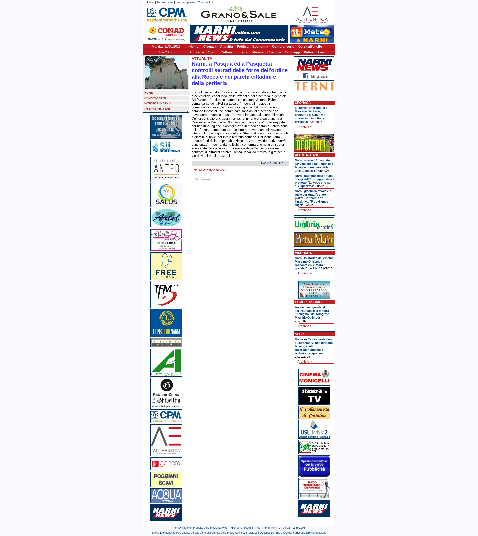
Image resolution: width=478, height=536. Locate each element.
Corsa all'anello (310, 46)
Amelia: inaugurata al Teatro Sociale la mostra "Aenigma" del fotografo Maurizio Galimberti (312, 312)
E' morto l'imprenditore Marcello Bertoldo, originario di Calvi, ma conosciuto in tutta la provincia (311, 115)
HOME (148, 92)
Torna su (202, 179)
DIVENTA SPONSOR (157, 102)
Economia (260, 46)
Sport (212, 52)
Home (150, 2)
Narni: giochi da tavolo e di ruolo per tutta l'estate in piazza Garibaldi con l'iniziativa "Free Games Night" (313, 198)
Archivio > (304, 127)
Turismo (242, 52)
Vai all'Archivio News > (210, 170)
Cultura (226, 52)
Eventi (323, 52)
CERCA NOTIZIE (157, 109)
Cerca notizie (206, 2)
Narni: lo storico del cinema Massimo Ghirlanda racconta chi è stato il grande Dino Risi (314, 263)
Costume (274, 52)
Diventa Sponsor (186, 2)
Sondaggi (292, 52)
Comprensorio (283, 46)
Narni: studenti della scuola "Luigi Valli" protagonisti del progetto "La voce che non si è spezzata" (314, 181)
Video (308, 52)
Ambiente (196, 52)
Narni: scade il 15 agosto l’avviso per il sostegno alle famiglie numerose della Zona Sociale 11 (314, 166)
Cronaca (209, 46)
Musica (257, 52)
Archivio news (164, 2)
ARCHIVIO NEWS (155, 97)
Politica (242, 46)
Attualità (226, 46)
